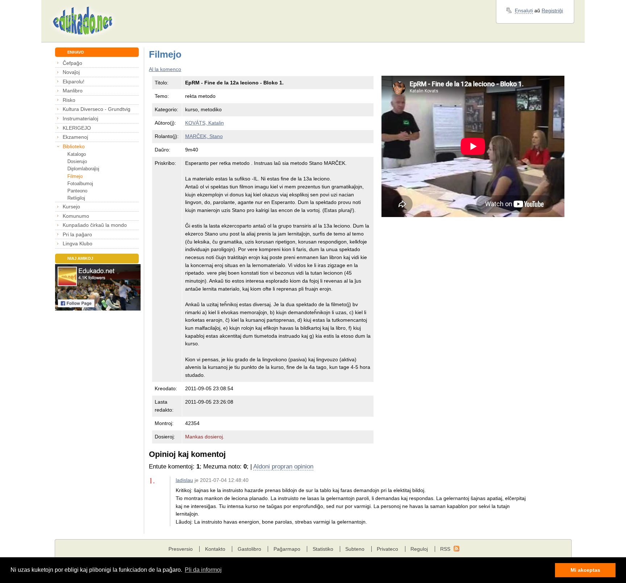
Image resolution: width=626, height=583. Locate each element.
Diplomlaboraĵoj (83, 168)
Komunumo (76, 216)
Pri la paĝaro (77, 234)
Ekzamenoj (75, 137)
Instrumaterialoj (80, 118)
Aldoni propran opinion (283, 466)
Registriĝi (552, 10)
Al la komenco (165, 69)
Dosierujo (77, 161)
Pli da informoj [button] (203, 570)
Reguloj (419, 549)
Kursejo (71, 206)
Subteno (354, 549)
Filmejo (75, 176)
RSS (445, 549)
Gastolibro (249, 549)
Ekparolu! (73, 81)
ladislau (184, 480)
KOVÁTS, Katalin (204, 123)
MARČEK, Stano (204, 136)
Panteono (77, 190)
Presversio (180, 549)
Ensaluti (524, 10)
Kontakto (215, 549)
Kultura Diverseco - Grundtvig (96, 109)
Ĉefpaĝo (72, 63)
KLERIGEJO (77, 128)
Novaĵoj (71, 72)
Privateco (387, 549)
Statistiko (323, 549)
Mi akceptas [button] (585, 570)
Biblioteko (74, 146)
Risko (69, 100)
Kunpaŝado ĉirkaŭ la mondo (95, 225)
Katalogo (76, 154)
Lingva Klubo (77, 243)
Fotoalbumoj (80, 183)
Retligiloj (76, 198)
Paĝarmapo (287, 549)
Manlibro (73, 90)
